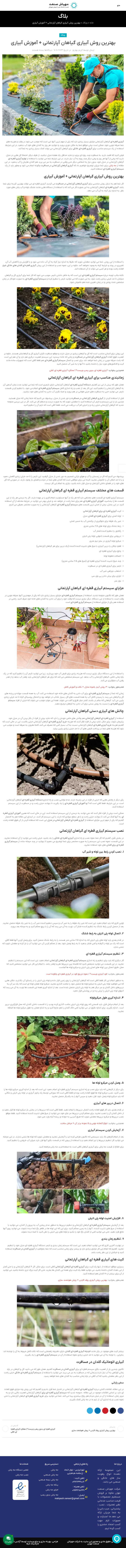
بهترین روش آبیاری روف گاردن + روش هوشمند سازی (82, 1280)
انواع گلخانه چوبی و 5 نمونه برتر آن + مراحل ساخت (83, 1123)
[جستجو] (3, 5)
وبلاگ (85, 22)
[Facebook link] (121, 1411)
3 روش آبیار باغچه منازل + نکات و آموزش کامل (85, 687)
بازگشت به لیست (63, 1429)
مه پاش (112, 165)
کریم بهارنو (78, 50)
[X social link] (113, 1411)
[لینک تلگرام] (90, 1411)
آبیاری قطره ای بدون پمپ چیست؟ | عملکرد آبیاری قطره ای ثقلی (78, 370)
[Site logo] (63, 5)
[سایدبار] (122, 468)
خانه (92, 22)
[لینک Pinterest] (105, 1411)
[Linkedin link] (97, 1411)
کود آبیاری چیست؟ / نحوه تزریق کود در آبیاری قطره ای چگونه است (76, 974)
